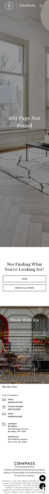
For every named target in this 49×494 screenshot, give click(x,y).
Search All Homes (24, 288)
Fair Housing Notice (24, 466)
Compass (6, 483)
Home (24, 279)
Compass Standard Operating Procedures (24, 469)
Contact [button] (24, 369)
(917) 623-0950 (14, 409)
